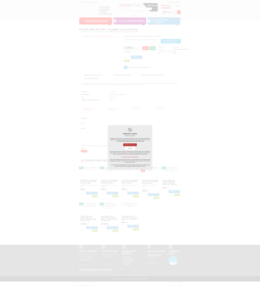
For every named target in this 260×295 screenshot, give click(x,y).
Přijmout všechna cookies (130, 144)
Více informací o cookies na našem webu (130, 156)
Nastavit (130, 148)
